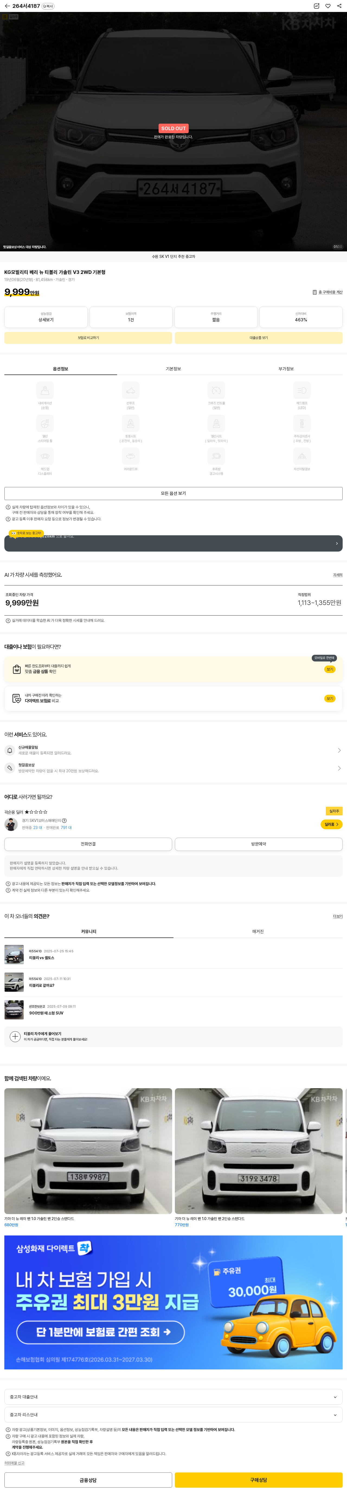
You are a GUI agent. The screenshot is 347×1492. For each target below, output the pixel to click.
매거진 (258, 931)
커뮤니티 (89, 931)
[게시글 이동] (173, 954)
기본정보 (173, 369)
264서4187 (32, 6)
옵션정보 (60, 369)
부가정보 (286, 369)
